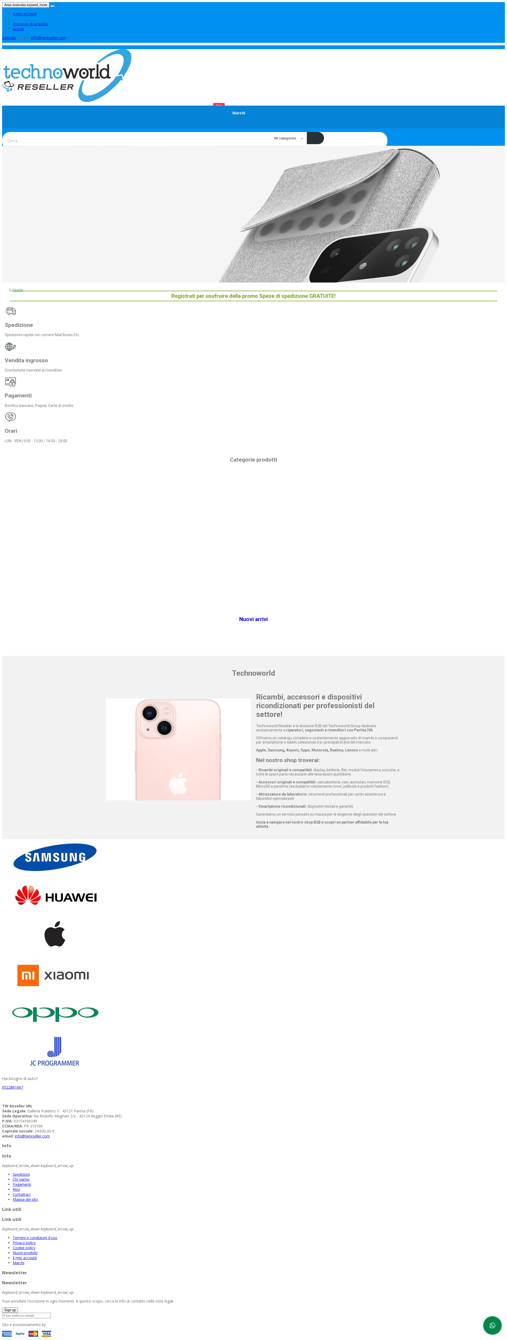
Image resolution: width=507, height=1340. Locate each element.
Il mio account (25, 13)
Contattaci (21, 1194)
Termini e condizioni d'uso (35, 1237)
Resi (16, 1189)
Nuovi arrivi (253, 619)
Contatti (9, 37)
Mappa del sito (25, 1199)
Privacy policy (24, 1242)
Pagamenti (22, 1184)
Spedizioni (21, 1174)
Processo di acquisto (30, 23)
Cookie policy (24, 1247)
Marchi (18, 1262)
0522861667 (12, 1087)
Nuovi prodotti (25, 1252)
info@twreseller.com (48, 37)
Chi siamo (21, 1179)
